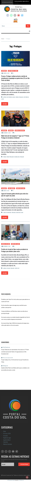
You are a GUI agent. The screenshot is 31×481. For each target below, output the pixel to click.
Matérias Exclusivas (19, 130)
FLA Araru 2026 (7, 433)
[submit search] (28, 26)
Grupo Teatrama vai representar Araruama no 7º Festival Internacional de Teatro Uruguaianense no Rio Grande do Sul (15, 352)
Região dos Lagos (21, 188)
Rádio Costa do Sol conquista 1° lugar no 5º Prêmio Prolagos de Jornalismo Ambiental (15, 137)
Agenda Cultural (6, 440)
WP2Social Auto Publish (11, 480)
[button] (29, 31)
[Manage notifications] (27, 477)
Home (2, 38)
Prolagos (21, 97)
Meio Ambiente (11, 188)
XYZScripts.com (21, 480)
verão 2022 (17, 268)
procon (16, 97)
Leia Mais (5, 104)
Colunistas (5, 442)
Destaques (4, 71)
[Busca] (13, 26)
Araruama (4, 130)
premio (4, 157)
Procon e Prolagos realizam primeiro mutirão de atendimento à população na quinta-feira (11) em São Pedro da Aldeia (15, 78)
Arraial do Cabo (5, 244)
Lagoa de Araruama (7, 212)
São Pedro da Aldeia (13, 71)
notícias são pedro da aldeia (9, 97)
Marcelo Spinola (7, 357)
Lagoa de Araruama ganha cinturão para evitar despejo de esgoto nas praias (14, 194)
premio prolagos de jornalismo (12, 157)
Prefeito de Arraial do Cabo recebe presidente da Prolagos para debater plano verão (14, 250)
